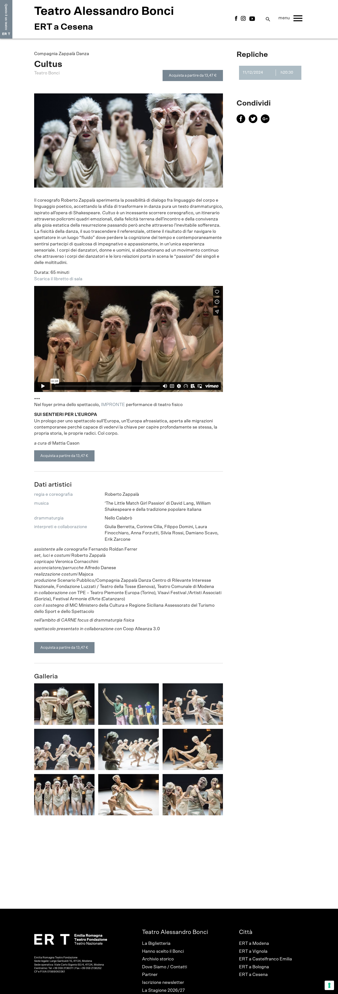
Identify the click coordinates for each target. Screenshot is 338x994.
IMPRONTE (113, 405)
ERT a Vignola (253, 951)
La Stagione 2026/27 (163, 990)
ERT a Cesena (253, 974)
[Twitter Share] (255, 122)
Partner (150, 974)
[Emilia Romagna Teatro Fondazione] (6, 19)
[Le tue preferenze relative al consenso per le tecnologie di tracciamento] (329, 985)
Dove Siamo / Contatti (164, 967)
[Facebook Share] (243, 122)
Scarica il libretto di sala (58, 279)
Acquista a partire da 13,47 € (193, 75)
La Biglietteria (156, 943)
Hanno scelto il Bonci (163, 951)
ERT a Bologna (254, 967)
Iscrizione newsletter (163, 982)
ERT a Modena (254, 943)
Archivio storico (158, 959)
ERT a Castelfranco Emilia (265, 959)
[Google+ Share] (266, 122)
